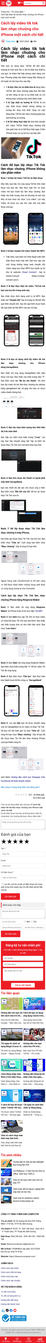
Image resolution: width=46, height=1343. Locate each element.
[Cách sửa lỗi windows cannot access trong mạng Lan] (6, 1199)
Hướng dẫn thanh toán (10, 1304)
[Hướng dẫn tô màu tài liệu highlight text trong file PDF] (6, 1163)
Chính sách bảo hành (10, 1268)
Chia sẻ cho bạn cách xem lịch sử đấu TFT (28, 1181)
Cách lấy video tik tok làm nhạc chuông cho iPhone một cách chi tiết (22, 29)
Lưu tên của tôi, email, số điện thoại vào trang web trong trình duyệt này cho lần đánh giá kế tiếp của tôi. (21, 887)
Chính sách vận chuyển (10, 1280)
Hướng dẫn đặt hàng (9, 1300)
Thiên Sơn (10, 41)
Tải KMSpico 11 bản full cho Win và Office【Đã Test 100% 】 (29, 1172)
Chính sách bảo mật (9, 1276)
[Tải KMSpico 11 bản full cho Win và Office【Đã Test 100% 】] (6, 1172)
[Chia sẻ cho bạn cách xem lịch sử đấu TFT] (6, 1181)
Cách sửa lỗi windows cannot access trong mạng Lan (26, 1199)
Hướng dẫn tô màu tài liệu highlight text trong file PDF (28, 1163)
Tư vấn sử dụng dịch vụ (10, 1296)
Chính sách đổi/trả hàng (11, 1272)
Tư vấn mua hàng (8, 1292)
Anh (28, 922)
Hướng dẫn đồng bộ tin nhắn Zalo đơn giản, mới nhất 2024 (34, 1077)
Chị (35, 922)
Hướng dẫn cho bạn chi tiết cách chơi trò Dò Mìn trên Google (11, 1016)
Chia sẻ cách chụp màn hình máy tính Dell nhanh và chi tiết (12, 1138)
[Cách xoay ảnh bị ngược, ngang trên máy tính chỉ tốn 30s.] (6, 1190)
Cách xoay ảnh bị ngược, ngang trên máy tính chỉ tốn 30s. (28, 1190)
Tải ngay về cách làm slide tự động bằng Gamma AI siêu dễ (33, 1108)
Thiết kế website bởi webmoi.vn (28, 1332)
